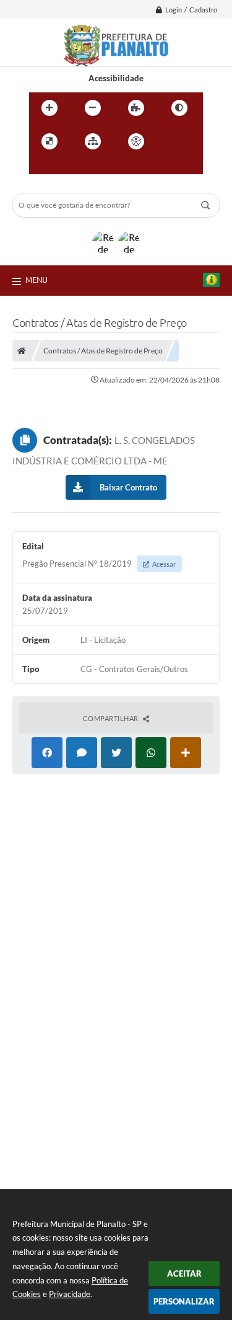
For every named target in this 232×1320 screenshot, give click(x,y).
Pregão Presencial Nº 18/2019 (99, 564)
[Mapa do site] (92, 141)
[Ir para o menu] (41, 166)
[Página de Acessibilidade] (136, 141)
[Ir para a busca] (68, 166)
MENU (36, 279)
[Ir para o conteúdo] (171, 141)
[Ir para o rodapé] (96, 166)
